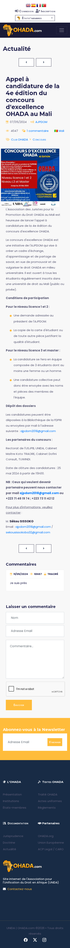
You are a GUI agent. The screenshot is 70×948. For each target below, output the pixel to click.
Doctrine (9, 843)
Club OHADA (19, 139)
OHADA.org (45, 836)
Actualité (9, 849)
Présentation (12, 794)
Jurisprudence (13, 836)
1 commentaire (38, 131)
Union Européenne (51, 843)
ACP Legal (45, 849)
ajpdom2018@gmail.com (38, 431)
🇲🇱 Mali (59, 131)
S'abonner (55, 742)
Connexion (26, 11)
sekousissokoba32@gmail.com (28, 532)
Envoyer (19, 705)
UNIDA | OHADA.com (21, 928)
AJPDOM (41, 122)
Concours (39, 139)
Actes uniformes (50, 801)
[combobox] (35, 18)
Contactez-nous (19, 889)
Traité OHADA (47, 794)
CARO (59, 849)
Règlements (47, 808)
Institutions (11, 801)
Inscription (48, 11)
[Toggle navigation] (61, 30)
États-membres (14, 808)
